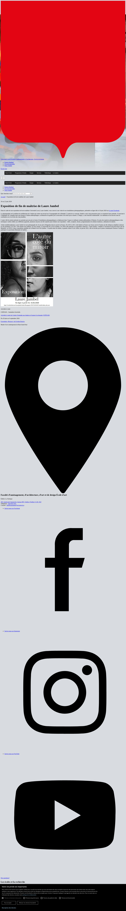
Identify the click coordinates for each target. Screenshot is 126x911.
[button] (9, 908)
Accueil (3, 197)
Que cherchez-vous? (7, 193)
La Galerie (55, 173)
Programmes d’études (20, 173)
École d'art (4, 169)
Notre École (8, 173)
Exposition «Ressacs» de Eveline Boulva (13, 321)
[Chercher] (2, 178)
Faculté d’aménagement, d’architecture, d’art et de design (27, 159)
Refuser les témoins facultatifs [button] (27, 903)
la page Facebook (114, 210)
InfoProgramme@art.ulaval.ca (15, 505)
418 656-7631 (12, 503)
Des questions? (5, 878)
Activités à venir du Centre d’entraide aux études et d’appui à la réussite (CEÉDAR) (25, 315)
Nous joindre (8, 165)
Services (39, 173)
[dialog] (63, 897)
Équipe (31, 173)
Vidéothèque (48, 173)
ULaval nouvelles (9, 164)
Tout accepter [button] (8, 903)
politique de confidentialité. (29, 895)
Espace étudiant (9, 162)
